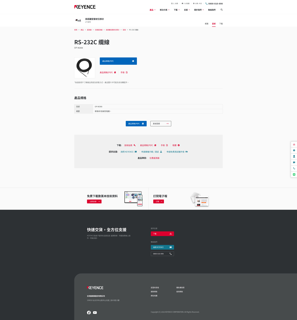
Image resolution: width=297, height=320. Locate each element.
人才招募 (186, 3)
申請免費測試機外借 (175, 151)
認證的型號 (155, 287)
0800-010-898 (215, 3)
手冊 (122, 72)
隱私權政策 (180, 287)
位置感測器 (154, 157)
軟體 (174, 145)
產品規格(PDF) (106, 72)
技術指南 (128, 145)
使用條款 (179, 291)
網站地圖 (154, 295)
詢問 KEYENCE (127, 151)
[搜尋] (222, 10)
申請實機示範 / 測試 (150, 151)
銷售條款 (154, 291)
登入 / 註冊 (174, 3)
